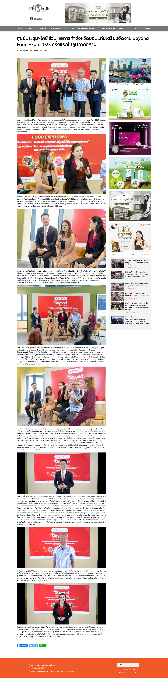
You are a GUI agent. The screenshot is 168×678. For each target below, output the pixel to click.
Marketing (69, 28)
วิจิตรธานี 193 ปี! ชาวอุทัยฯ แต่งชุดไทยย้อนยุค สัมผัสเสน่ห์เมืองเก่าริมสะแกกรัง (137, 284)
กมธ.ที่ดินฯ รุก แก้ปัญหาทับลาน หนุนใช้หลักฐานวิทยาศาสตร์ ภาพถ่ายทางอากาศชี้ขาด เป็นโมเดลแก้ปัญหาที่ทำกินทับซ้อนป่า (137, 306)
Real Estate (56, 28)
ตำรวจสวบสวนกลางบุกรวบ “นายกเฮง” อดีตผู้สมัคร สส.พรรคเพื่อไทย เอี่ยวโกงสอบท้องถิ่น (137, 262)
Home (20, 28)
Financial (43, 28)
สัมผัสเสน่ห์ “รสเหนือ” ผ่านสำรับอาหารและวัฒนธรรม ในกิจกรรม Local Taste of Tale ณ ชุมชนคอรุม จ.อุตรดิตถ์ (136, 274)
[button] (97, 13)
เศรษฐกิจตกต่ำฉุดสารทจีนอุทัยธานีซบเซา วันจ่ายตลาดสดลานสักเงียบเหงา (137, 294)
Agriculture (124, 28)
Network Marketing (87, 28)
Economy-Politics (107, 28)
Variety (137, 28)
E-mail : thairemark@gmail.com (42, 665)
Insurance (30, 28)
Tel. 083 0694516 (36, 668)
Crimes (147, 28)
